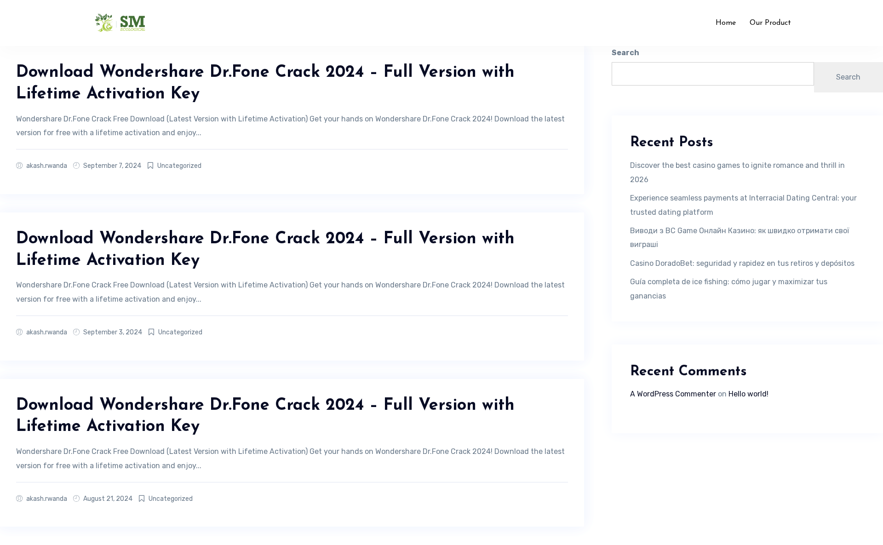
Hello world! (748, 394)
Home (726, 23)
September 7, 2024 (112, 166)
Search (625, 52)
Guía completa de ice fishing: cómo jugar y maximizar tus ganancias (728, 288)
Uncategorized (179, 166)
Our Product (770, 23)
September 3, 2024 (112, 332)
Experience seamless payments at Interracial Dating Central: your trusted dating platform (743, 205)
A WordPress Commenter (673, 394)
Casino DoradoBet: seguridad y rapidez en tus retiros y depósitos (742, 263)
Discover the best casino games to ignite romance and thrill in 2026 (737, 172)
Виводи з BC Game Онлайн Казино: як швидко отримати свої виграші (739, 237)
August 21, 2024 (107, 499)
